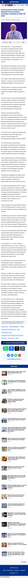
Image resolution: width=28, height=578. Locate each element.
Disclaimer (16, 570)
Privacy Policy (10, 570)
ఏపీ (18, 5)
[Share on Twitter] (12, 355)
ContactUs (22, 570)
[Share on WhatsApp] (15, 355)
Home (4, 570)
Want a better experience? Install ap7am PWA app (5, 577)
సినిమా (15, 5)
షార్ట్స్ (7, 5)
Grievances (12, 573)
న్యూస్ (3, 5)
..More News (23, 562)
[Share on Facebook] (8, 355)
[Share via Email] (19, 355)
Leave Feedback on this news (14, 359)
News (10, 5)
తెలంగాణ (22, 5)
